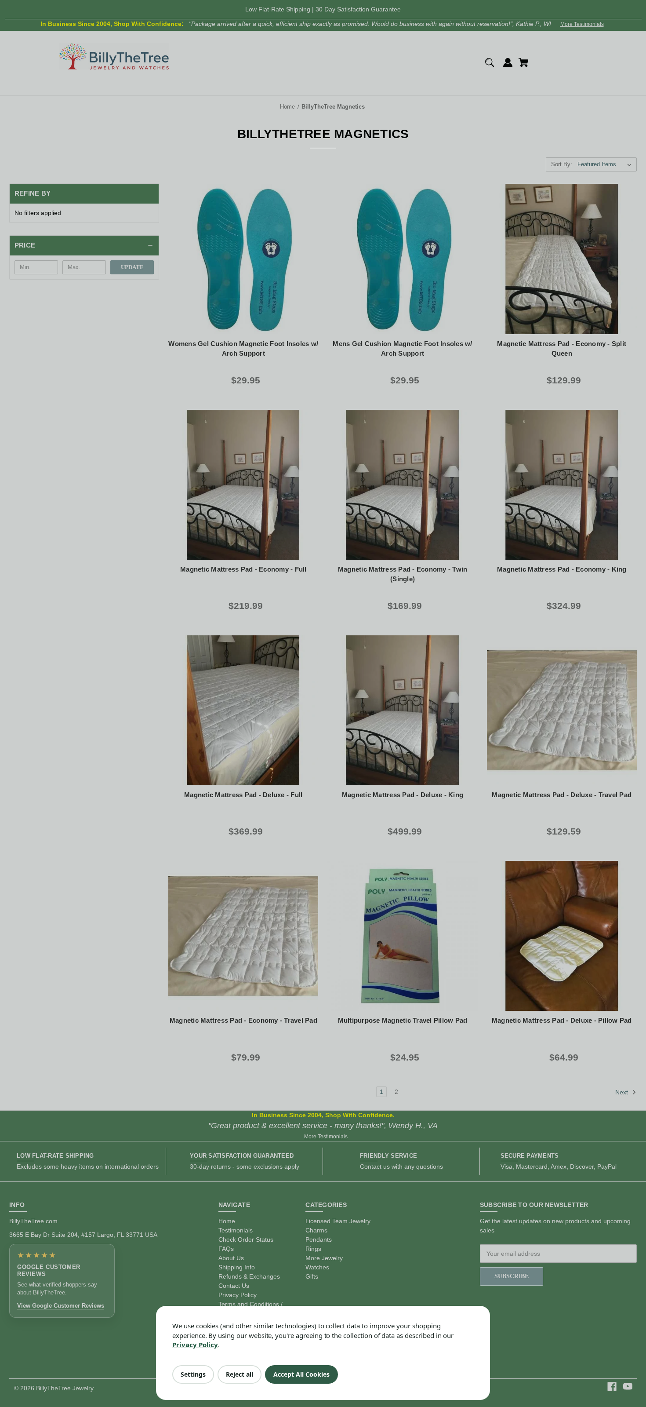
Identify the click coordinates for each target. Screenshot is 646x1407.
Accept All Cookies (301, 1374)
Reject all (239, 1374)
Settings (193, 1374)
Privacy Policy (195, 1344)
